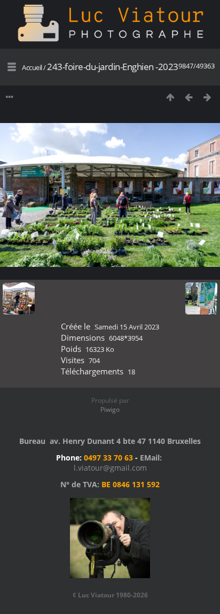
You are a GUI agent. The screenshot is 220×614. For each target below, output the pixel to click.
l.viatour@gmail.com (110, 468)
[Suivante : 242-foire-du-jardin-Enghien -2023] (207, 97)
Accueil (32, 67)
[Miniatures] (170, 97)
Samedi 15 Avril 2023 (127, 327)
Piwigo (110, 409)
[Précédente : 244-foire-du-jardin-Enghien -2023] (188, 97)
